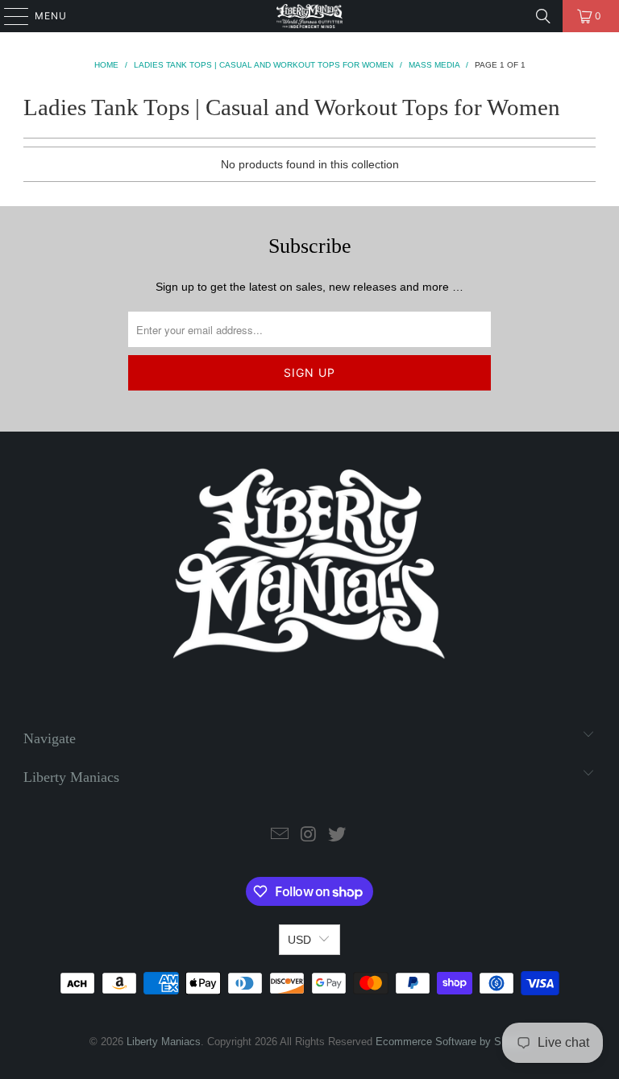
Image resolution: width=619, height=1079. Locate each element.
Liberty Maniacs (164, 1042)
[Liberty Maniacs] (309, 16)
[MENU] (8, 16)
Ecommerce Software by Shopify (453, 1042)
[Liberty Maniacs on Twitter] (338, 835)
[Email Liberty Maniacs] (280, 835)
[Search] (543, 16)
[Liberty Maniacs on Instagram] (309, 835)
